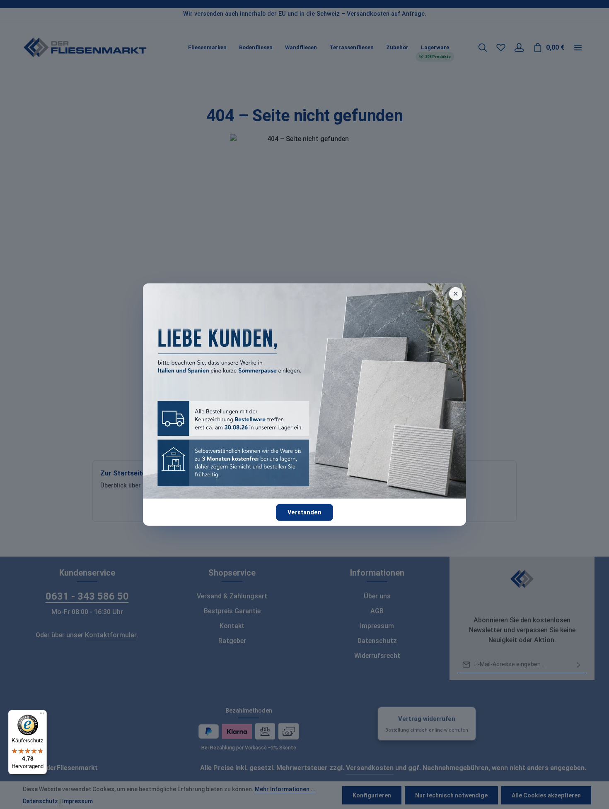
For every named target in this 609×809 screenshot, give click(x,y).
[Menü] (42, 715)
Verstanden (304, 512)
